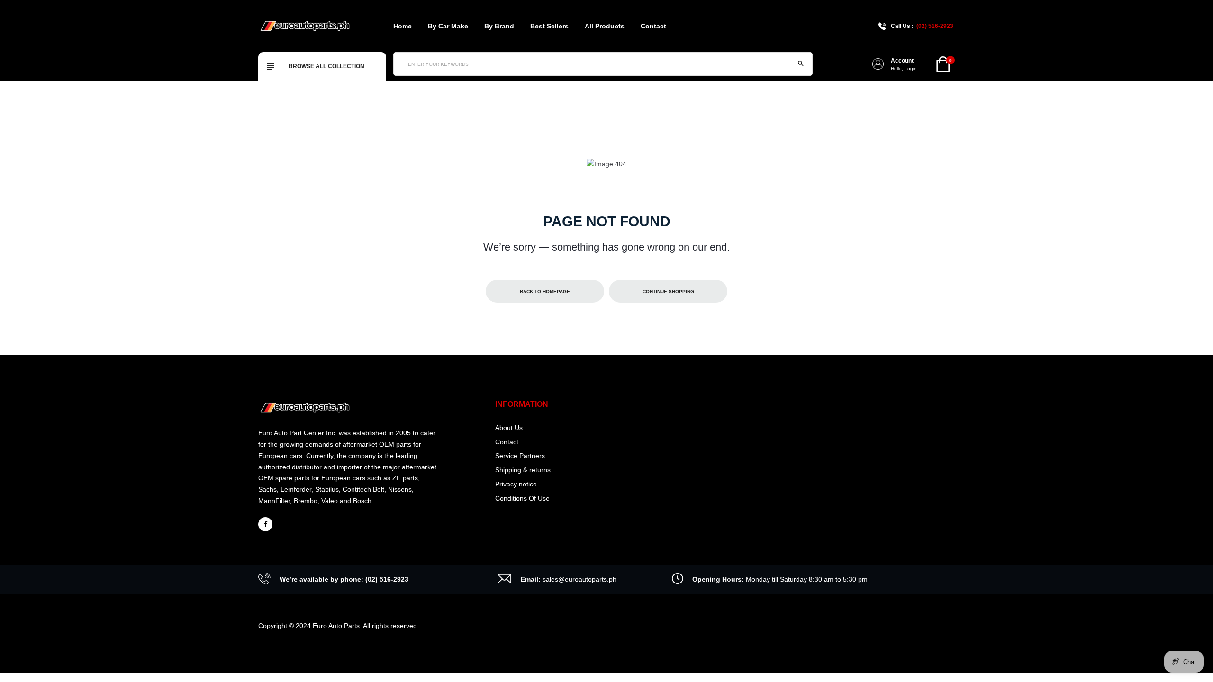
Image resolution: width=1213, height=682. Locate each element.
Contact (653, 26)
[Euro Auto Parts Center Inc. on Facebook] (265, 524)
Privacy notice (516, 484)
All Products (605, 26)
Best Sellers (549, 26)
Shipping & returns (523, 470)
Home (402, 26)
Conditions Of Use (522, 498)
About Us (509, 427)
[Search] (801, 64)
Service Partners (520, 455)
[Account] (878, 64)
